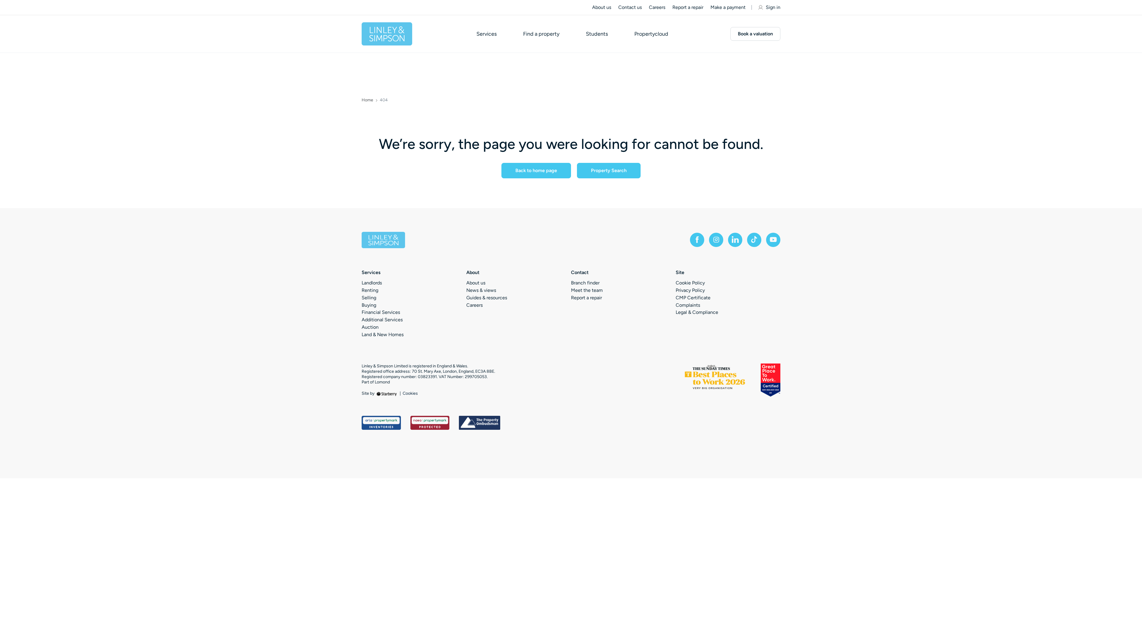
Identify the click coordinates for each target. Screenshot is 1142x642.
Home (367, 100)
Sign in (773, 7)
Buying (369, 305)
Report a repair (687, 7)
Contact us (630, 7)
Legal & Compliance (697, 312)
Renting (370, 290)
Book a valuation (755, 34)
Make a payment (728, 7)
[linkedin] (735, 240)
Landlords (372, 283)
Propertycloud (651, 34)
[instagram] (716, 240)
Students (597, 34)
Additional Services (382, 319)
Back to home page (536, 170)
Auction (370, 327)
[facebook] (697, 240)
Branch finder (585, 283)
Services (486, 34)
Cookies (410, 393)
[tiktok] (754, 240)
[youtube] (773, 240)
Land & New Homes (383, 334)
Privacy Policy (690, 290)
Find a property (541, 34)
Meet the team (587, 290)
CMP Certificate (693, 297)
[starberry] (387, 393)
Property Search (609, 170)
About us (601, 7)
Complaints (688, 305)
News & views (481, 290)
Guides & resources (486, 297)
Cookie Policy (690, 283)
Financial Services (381, 312)
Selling (369, 297)
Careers (657, 7)
